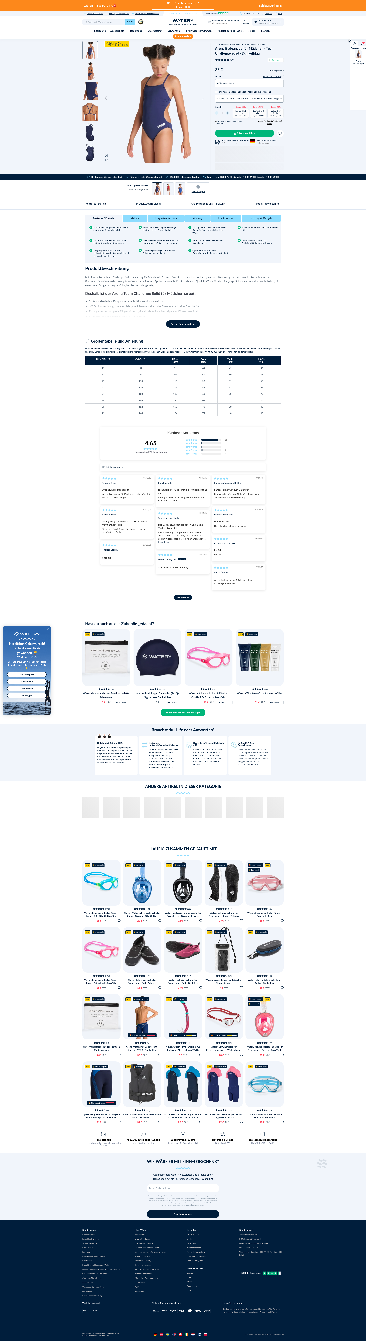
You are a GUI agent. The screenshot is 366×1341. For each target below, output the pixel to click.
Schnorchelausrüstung (196, 1252)
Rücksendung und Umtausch (93, 1257)
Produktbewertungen (267, 204)
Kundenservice (88, 1235)
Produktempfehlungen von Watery (96, 1265)
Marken (265, 30)
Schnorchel (174, 30)
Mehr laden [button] (183, 598)
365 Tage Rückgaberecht (119, 13)
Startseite (100, 30)
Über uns (268, 13)
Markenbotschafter (142, 1257)
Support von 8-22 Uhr (183, 1140)
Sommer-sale (182, 36)
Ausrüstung (155, 30)
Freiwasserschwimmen (199, 30)
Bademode (136, 30)
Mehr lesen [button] (163, 542)
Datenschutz (140, 1283)
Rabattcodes (87, 1261)
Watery (190, 1273)
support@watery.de (253, 1239)
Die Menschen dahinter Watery (147, 1248)
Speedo (190, 1278)
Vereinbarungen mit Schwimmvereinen (150, 1252)
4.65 (151, 443)
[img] (109, 479)
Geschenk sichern (183, 1215)
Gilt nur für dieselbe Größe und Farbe (270, 122)
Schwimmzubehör (194, 1248)
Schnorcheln (26, 688)
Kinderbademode (236, 44)
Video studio (87, 1283)
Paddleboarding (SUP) (229, 30)
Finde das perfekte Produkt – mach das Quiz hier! (102, 1270)
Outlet (189, 1239)
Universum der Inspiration (93, 1287)
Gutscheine (87, 1292)
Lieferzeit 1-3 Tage (222, 1140)
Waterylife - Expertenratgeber (147, 1278)
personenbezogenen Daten (194, 1206)
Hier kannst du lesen (231, 1310)
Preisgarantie (103, 1140)
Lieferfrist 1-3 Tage (95, 13)
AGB (137, 1287)
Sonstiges (27, 695)
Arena (189, 1282)
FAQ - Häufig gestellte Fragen (147, 1270)
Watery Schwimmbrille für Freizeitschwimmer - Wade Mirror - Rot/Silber (223, 1050)
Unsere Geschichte (142, 1239)
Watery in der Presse (143, 1274)
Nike (189, 1291)
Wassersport (117, 30)
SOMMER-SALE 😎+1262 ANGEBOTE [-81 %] (117, 44)
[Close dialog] (48, 629)
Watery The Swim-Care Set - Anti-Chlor (260, 694)
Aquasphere (192, 1286)
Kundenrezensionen (143, 1265)
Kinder (252, 30)
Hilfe (280, 13)
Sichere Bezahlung (89, 1244)
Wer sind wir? (140, 1235)
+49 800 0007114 (251, 13)
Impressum (139, 1292)
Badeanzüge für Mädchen (255, 44)
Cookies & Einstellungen (92, 1278)
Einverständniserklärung (92, 1296)
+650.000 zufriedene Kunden (147, 13)
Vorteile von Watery (143, 1261)
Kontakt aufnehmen (90, 1239)
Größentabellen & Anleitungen (94, 1274)
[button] (105, 98)
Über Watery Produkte (144, 1244)
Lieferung (86, 1252)
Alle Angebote (193, 1235)
